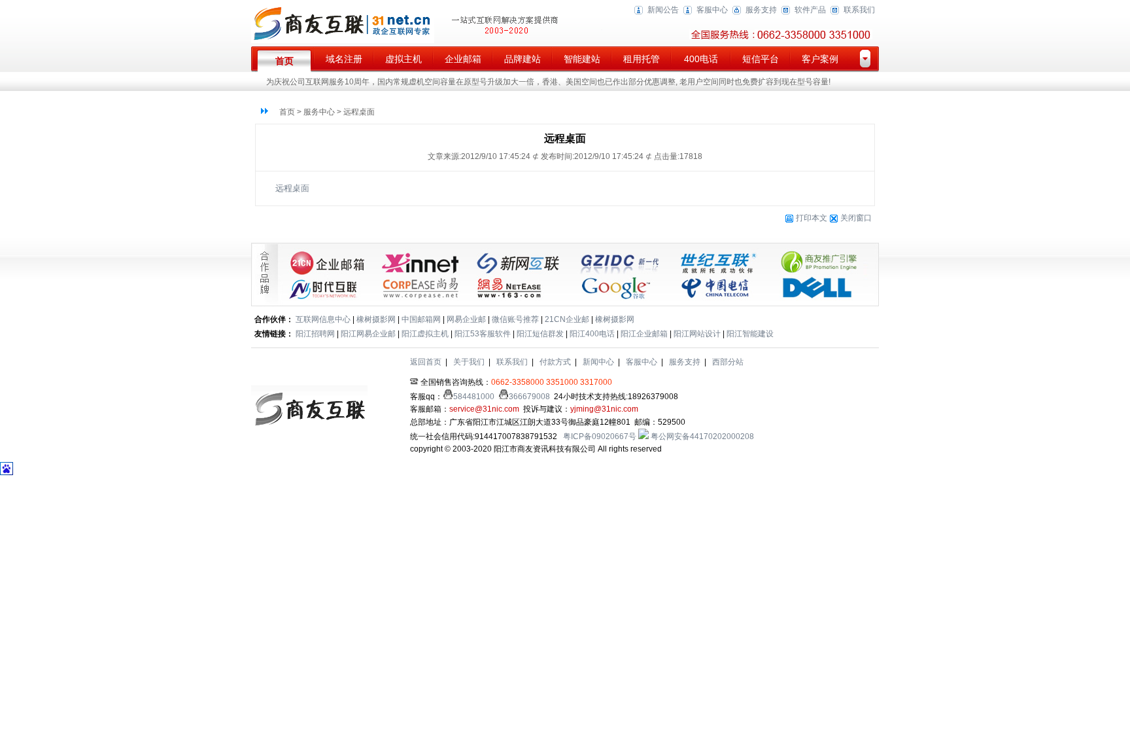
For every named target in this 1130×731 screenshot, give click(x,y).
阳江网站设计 (697, 333)
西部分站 (728, 361)
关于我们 (469, 361)
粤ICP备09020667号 (599, 436)
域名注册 (344, 59)
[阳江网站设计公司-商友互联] (342, 40)
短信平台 (760, 59)
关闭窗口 (856, 218)
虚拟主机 (403, 59)
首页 (284, 61)
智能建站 (582, 59)
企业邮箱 (463, 59)
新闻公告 (663, 9)
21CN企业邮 (567, 319)
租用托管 (641, 59)
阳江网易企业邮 (368, 333)
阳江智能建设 (750, 333)
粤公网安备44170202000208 (701, 436)
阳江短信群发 (540, 333)
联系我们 (859, 9)
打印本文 (810, 218)
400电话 (701, 59)
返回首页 (425, 361)
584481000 (473, 396)
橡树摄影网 (376, 319)
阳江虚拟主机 (425, 333)
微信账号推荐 (515, 319)
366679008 (529, 396)
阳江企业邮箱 (644, 333)
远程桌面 (292, 188)
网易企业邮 (466, 319)
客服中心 (712, 9)
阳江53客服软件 (482, 333)
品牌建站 (522, 59)
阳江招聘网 (315, 333)
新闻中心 (598, 361)
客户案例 (820, 59)
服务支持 (761, 9)
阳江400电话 (592, 333)
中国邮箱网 (421, 319)
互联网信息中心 (323, 319)
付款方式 (555, 361)
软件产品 (810, 9)
